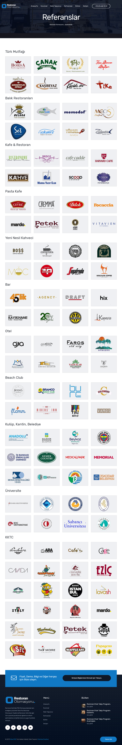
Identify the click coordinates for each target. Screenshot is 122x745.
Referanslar (68, 6)
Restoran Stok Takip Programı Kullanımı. (98, 712)
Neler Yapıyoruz (55, 6)
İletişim (85, 6)
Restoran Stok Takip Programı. (99, 704)
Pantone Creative (43, 739)
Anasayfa (34, 6)
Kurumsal (44, 6)
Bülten (77, 6)
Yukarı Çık (108, 739)
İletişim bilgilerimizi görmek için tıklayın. (87, 678)
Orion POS (13, 739)
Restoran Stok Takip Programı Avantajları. (98, 720)
